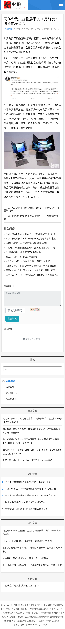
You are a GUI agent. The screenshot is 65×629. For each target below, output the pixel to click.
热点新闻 (8, 29)
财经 (37, 585)
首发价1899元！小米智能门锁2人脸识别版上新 (28, 261)
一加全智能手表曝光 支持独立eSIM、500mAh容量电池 (31, 495)
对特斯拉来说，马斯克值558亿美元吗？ (24, 252)
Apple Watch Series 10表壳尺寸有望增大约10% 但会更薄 (33, 234)
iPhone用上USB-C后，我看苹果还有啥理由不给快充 (27, 541)
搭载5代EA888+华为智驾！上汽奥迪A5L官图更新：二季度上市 (32, 565)
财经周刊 (13, 393)
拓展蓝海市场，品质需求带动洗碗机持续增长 (27, 243)
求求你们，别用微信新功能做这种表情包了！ (26, 509)
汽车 (18, 585)
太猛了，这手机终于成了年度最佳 (21, 257)
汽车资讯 (12, 399)
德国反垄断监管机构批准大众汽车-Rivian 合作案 (28, 482)
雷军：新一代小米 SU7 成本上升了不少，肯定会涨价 (27, 460)
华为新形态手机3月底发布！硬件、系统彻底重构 (25, 558)
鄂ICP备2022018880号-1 (31, 625)
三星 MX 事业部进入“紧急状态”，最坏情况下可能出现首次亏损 (35, 275)
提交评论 (12, 318)
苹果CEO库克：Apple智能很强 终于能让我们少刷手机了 (31, 488)
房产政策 (25, 585)
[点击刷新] (35, 309)
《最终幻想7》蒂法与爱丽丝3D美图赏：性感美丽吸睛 (31, 266)
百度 (5, 585)
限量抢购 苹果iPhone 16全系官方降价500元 (26, 502)
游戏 (32, 585)
